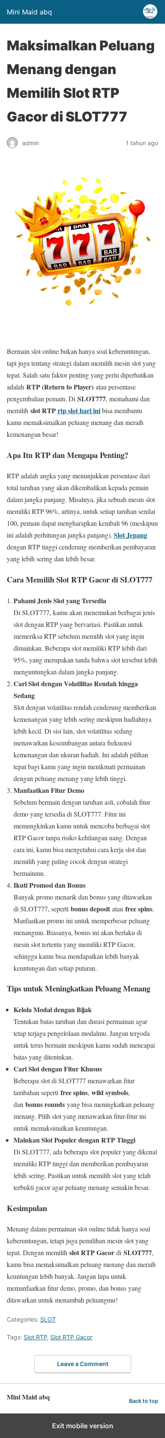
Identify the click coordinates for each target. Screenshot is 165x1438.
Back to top (143, 1401)
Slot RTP (35, 1337)
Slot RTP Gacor (71, 1337)
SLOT (48, 1319)
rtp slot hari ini (79, 410)
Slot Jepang (130, 535)
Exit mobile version (82, 1425)
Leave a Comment (82, 1363)
